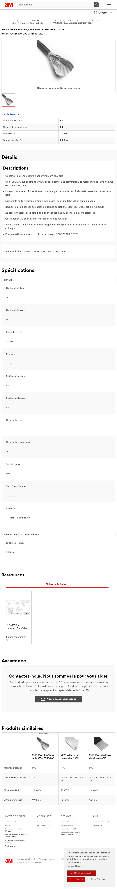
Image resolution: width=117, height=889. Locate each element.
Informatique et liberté (46, 859)
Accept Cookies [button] (76, 879)
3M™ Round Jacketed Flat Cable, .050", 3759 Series (17, 627)
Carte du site (97, 825)
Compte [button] (103, 13)
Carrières (8, 825)
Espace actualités (43, 822)
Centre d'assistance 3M (101, 822)
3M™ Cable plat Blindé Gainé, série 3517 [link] (100, 757)
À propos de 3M (11, 822)
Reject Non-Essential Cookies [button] (81, 873)
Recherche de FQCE (68, 829)
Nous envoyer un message (61, 699)
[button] (96, 879)
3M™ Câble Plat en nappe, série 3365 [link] (70, 757)
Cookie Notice (75, 866)
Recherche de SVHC (68, 825)
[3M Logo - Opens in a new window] (9, 4)
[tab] (57, 584)
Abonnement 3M (43, 825)
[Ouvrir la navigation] (109, 5)
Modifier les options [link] (11, 114)
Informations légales (23, 859)
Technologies (10, 846)
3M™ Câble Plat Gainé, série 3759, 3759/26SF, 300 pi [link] (44, 757)
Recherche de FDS (68, 822)
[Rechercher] (96, 4)
